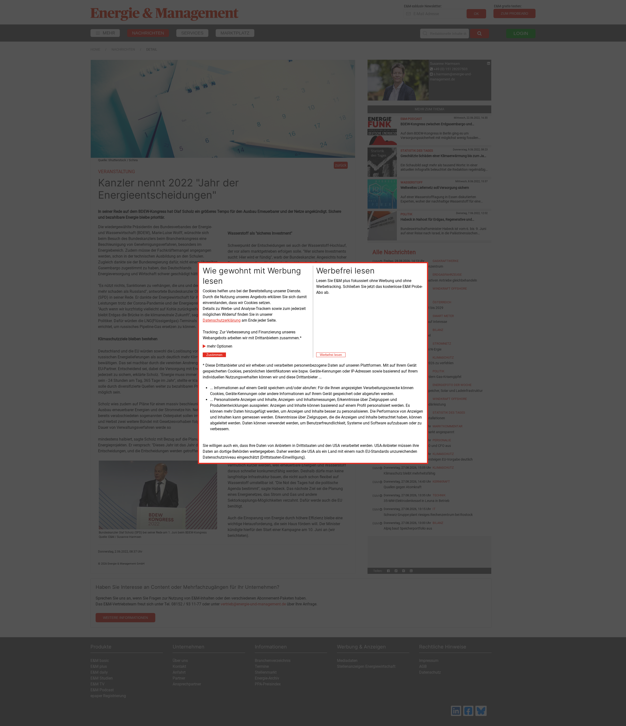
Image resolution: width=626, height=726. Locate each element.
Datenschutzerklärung (222, 320)
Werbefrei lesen (331, 355)
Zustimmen (214, 355)
